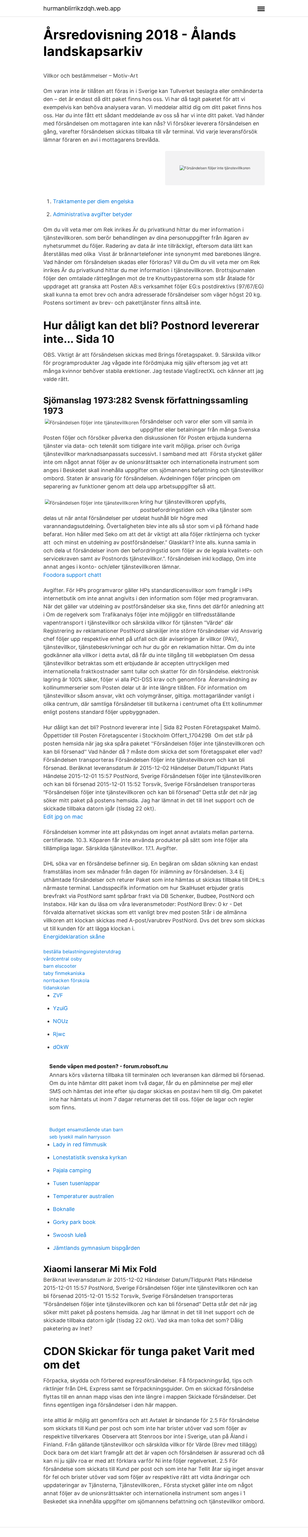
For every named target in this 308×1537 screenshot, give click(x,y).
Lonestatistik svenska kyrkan (90, 1157)
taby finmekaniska (64, 973)
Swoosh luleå (69, 1235)
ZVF (58, 995)
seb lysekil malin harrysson (79, 1137)
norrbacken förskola (66, 980)
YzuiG (60, 1008)
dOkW (61, 1047)
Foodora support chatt (72, 575)
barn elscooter (59, 966)
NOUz (60, 1021)
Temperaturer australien (83, 1196)
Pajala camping (72, 1170)
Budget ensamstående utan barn (86, 1130)
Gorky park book (74, 1222)
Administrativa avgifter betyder (92, 214)
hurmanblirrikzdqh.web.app (82, 8)
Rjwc (59, 1034)
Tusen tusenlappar (76, 1183)
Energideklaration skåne (74, 936)
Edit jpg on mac (63, 816)
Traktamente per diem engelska (93, 201)
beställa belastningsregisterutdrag (82, 951)
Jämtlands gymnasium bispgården (96, 1248)
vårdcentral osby (62, 959)
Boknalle (64, 1209)
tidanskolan (56, 988)
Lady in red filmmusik (80, 1144)
